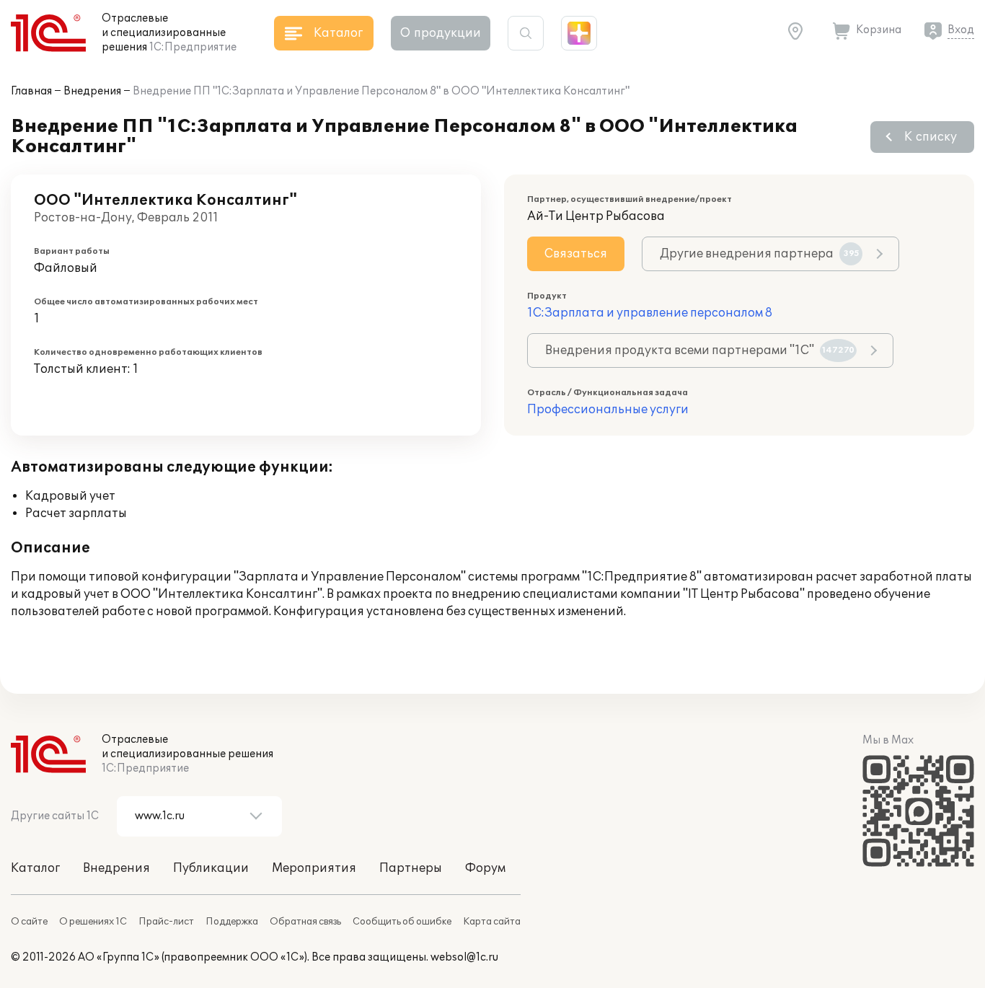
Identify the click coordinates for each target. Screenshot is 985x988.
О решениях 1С (93, 921)
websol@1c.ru (464, 957)
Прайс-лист (166, 921)
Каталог (35, 868)
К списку (930, 137)
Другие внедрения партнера (760, 254)
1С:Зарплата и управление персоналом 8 (649, 313)
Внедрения (92, 91)
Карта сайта (492, 921)
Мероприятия (314, 868)
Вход (961, 30)
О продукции (440, 33)
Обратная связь (305, 921)
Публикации (211, 868)
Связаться (575, 254)
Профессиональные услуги (608, 409)
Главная (31, 91)
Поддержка (232, 921)
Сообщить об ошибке (402, 921)
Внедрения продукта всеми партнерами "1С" (699, 350)
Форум (485, 868)
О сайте (29, 921)
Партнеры (410, 868)
